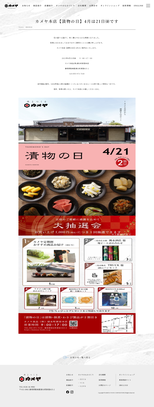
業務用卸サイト (125, 380)
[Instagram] (72, 392)
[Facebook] (67, 392)
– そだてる (82, 379)
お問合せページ (105, 385)
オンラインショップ (110, 6)
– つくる (81, 383)
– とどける (82, 386)
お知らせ (26, 6)
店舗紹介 (49, 6)
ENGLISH (138, 6)
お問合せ (93, 6)
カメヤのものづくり (65, 6)
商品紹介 (37, 6)
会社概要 (82, 6)
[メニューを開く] (148, 5)
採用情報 (126, 6)
